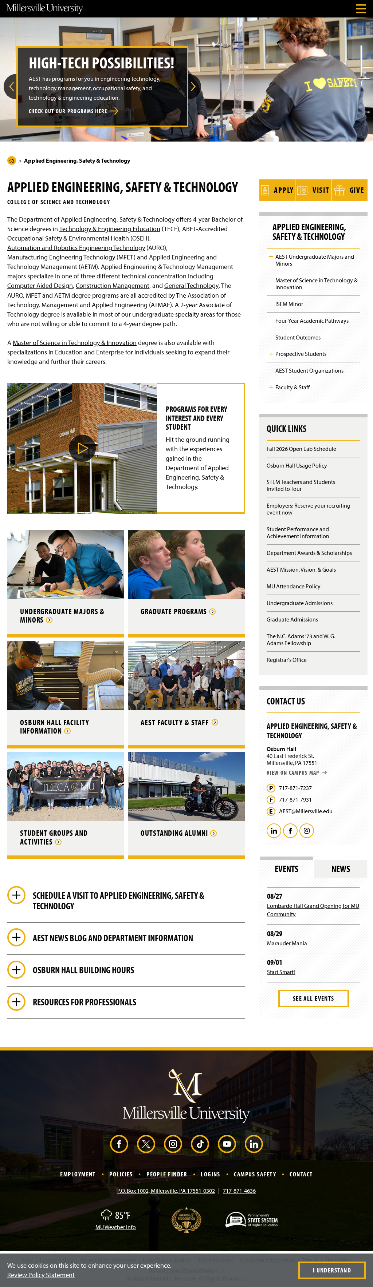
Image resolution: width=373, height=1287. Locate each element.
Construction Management (112, 285)
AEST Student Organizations (309, 370)
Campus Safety (255, 1174)
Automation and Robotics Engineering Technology (76, 247)
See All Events (313, 998)
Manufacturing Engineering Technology (61, 257)
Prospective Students (300, 353)
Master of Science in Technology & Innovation (75, 342)
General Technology (191, 285)
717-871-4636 (239, 1190)
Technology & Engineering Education (109, 229)
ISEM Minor (289, 303)
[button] (10, 86)
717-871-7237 (295, 787)
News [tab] (340, 869)
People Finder (166, 1174)
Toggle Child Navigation (271, 256)
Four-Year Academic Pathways (312, 320)
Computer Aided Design (40, 285)
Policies (121, 1174)
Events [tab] (286, 869)
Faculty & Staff (292, 387)
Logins (210, 1174)
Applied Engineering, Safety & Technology (309, 231)
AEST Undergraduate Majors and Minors (314, 260)
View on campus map (293, 772)
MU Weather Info (115, 1227)
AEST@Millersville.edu (306, 811)
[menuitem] (10, 86)
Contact (301, 1174)
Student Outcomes (298, 337)
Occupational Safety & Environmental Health (68, 238)
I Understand (332, 1270)
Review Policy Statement (41, 1275)
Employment (77, 1174)
